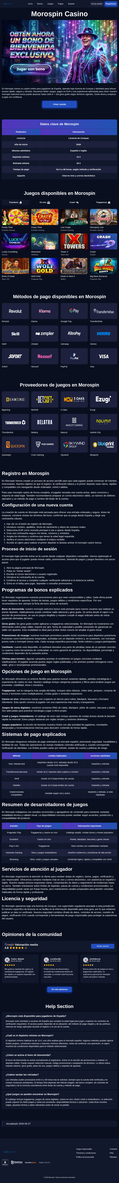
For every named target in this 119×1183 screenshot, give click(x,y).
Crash (72, 202)
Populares (13, 202)
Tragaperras (101, 202)
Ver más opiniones (59, 989)
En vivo (43, 202)
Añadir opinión (103, 946)
